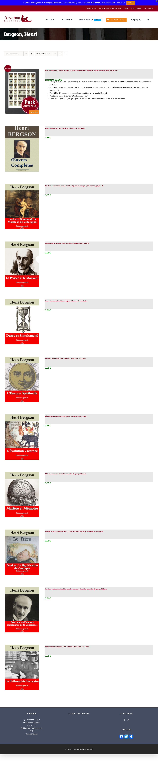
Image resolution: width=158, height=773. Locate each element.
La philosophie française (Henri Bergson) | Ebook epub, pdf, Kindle (67, 646)
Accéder (131, 2)
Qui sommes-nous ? (31, 719)
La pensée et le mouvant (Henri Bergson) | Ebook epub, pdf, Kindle (67, 243)
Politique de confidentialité (31, 728)
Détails (32, 92)
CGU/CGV (31, 725)
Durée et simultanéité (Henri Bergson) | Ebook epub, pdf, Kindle (66, 301)
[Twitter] (128, 720)
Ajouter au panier (16, 92)
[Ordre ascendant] (31, 53)
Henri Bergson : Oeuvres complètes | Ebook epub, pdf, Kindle (65, 128)
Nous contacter (31, 734)
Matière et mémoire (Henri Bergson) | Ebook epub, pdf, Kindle (65, 474)
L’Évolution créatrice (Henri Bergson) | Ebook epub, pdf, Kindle (65, 416)
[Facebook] (125, 720)
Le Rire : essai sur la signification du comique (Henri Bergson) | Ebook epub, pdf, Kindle (74, 531)
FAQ (31, 731)
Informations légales (31, 722)
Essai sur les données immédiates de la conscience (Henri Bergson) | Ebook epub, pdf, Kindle (76, 589)
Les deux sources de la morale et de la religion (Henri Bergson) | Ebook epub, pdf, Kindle (74, 186)
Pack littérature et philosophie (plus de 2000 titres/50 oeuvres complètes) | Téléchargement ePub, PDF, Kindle (81, 70)
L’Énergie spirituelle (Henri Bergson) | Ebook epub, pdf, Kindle (65, 358)
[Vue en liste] (65, 53)
